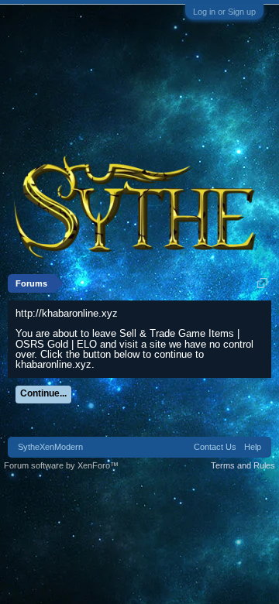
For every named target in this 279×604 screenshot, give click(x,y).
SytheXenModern (50, 446)
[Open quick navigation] (262, 283)
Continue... (43, 393)
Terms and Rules (243, 465)
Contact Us (215, 446)
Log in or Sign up (224, 11)
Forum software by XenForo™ (61, 465)
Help (252, 446)
